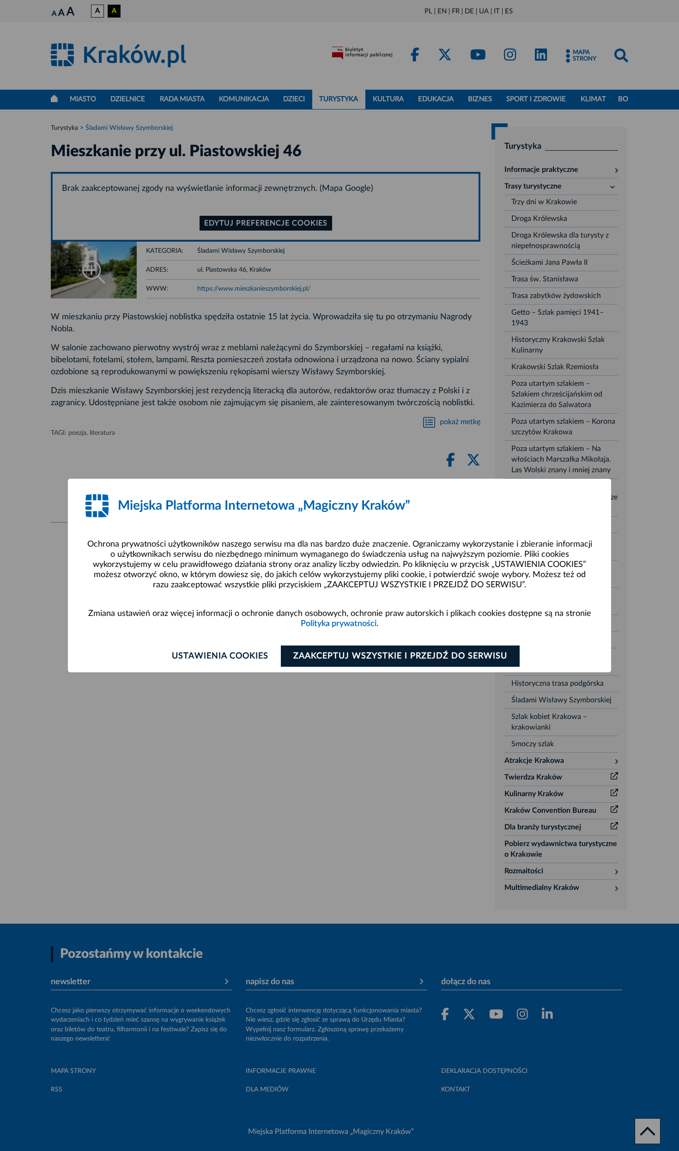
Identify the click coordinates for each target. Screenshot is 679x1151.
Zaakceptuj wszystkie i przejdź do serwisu (400, 656)
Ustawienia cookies (220, 656)
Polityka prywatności (338, 624)
